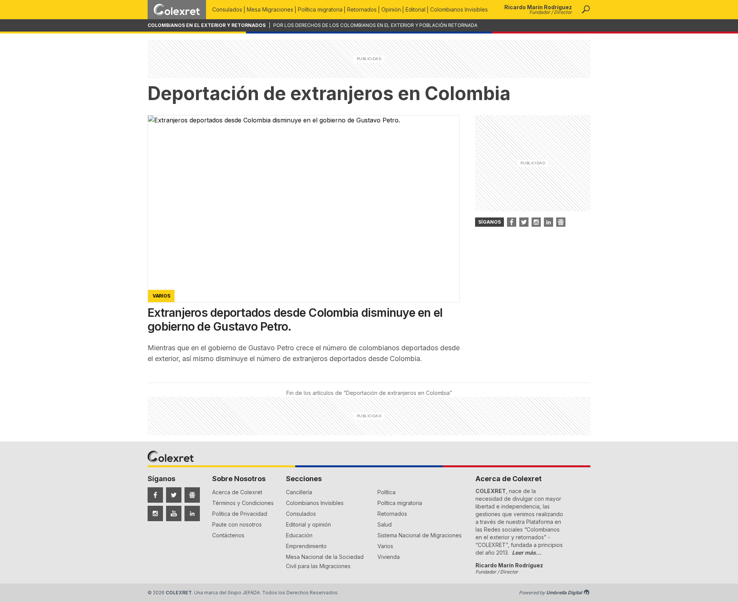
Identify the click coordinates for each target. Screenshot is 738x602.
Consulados (227, 9)
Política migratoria (320, 9)
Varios (385, 546)
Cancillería (299, 492)
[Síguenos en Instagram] (155, 513)
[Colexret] (177, 9)
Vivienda (388, 557)
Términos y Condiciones (243, 503)
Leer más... (527, 552)
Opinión (391, 9)
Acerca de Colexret (237, 492)
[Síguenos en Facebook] (155, 495)
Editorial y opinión (308, 524)
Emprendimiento (306, 546)
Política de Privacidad (239, 513)
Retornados (362, 9)
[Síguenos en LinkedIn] (192, 513)
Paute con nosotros (237, 524)
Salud (384, 524)
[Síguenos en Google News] (192, 495)
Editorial (416, 9)
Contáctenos (228, 535)
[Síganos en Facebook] (511, 222)
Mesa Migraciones (270, 9)
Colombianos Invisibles (459, 9)
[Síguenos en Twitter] (173, 495)
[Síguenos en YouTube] (173, 513)
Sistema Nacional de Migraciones (419, 535)
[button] (585, 9)
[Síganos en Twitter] (524, 222)
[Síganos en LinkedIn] (548, 222)
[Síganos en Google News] (560, 222)
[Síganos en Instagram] (536, 222)
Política (386, 492)
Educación (299, 535)
